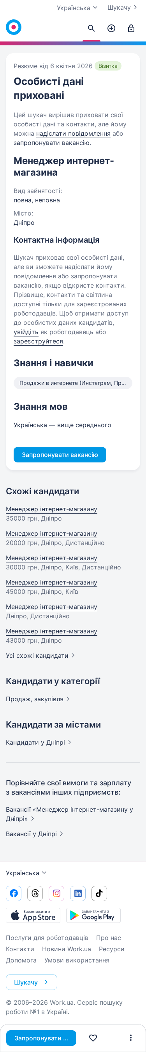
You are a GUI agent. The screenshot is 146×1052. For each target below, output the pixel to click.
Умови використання (76, 960)
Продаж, (34, 699)
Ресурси (112, 949)
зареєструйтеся (38, 341)
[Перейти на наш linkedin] (78, 893)
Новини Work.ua (66, 949)
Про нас (108, 938)
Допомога (21, 960)
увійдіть (26, 332)
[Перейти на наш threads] (35, 893)
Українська (22, 873)
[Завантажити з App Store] (33, 915)
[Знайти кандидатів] (91, 28)
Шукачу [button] (26, 982)
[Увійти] (131, 28)
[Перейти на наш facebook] (13, 893)
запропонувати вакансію (52, 143)
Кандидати (35, 742)
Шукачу (119, 7)
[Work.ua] (13, 27)
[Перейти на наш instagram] (56, 893)
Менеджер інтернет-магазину (51, 509)
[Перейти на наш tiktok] (99, 893)
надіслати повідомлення (73, 133)
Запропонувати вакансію (45, 1038)
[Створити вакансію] (111, 28)
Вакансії (31, 834)
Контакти (20, 949)
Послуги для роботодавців (47, 938)
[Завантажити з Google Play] (93, 915)
